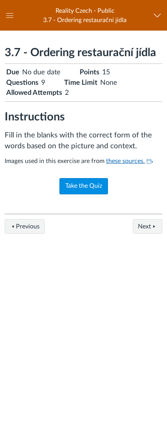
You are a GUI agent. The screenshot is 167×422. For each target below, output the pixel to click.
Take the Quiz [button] (83, 186)
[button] (85, 15)
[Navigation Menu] (159, 15)
